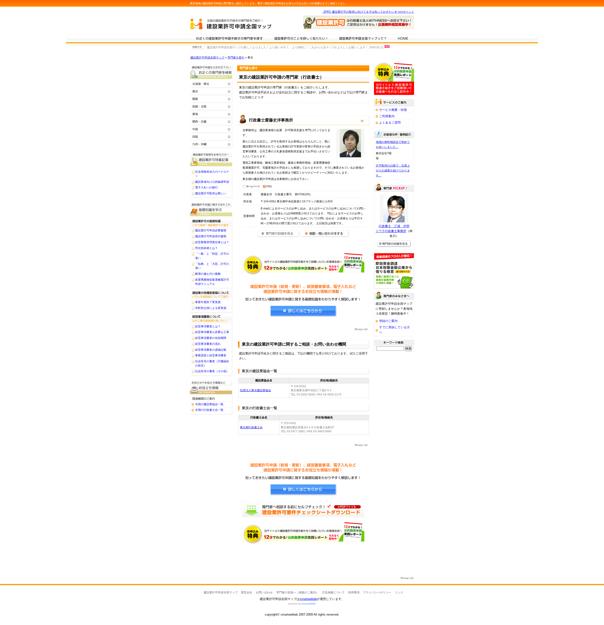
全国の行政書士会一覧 (209, 410)
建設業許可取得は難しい (210, 193)
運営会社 (246, 592)
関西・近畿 (211, 121)
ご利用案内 (386, 116)
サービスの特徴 (362, 38)
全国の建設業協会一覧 (209, 404)
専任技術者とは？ (206, 248)
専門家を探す (235, 57)
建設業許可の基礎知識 (211, 222)
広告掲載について (333, 592)
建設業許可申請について (300, 38)
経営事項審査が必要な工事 (212, 332)
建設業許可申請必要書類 (210, 230)
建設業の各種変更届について (211, 294)
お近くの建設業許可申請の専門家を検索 (211, 72)
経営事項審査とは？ (208, 326)
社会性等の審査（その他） (212, 371)
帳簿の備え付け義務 (208, 273)
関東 (211, 98)
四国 (211, 136)
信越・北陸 (211, 106)
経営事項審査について (211, 318)
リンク (399, 592)
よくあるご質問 (390, 122)
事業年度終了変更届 (208, 302)
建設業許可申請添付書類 (210, 236)
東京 (211, 91)
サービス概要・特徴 (393, 110)
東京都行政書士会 (251, 427)
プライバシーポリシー (377, 592)
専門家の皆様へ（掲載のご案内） (297, 592)
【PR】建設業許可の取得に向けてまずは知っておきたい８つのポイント (368, 11)
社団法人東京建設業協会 (255, 390)
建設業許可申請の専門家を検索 (229, 38)
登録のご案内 (388, 321)
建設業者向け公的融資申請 (212, 181)
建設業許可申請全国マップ (207, 57)
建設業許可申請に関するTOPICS (211, 159)
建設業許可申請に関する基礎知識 (211, 209)
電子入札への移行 (206, 187)
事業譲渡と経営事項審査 (210, 355)
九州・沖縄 (211, 144)
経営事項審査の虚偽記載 (210, 349)
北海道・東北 (211, 83)
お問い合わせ (264, 592)
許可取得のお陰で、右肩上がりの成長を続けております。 (393, 170)
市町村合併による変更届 (210, 308)
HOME (403, 38)
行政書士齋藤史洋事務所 (271, 120)
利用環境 (354, 592)
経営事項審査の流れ (208, 344)
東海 (211, 114)
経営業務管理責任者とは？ (212, 242)
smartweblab (308, 599)
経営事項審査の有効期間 (210, 338)
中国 (211, 129)
